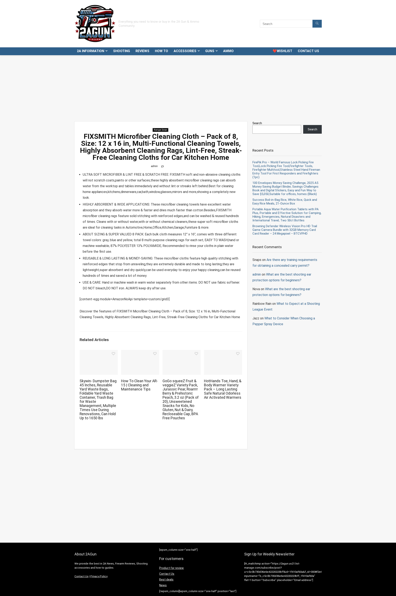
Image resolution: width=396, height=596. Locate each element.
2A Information (90, 51)
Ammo (228, 51)
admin (154, 166)
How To (161, 51)
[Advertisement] (198, 86)
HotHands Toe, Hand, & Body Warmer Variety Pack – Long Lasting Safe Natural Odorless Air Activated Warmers (222, 389)
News (163, 585)
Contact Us (308, 51)
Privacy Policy (98, 576)
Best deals (166, 579)
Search (257, 123)
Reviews (142, 51)
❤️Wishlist (282, 51)
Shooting (121, 51)
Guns (209, 51)
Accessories (185, 51)
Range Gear (160, 130)
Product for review (171, 568)
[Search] (317, 24)
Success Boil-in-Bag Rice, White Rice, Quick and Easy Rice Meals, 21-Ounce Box (284, 201)
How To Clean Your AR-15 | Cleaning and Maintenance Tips (139, 385)
